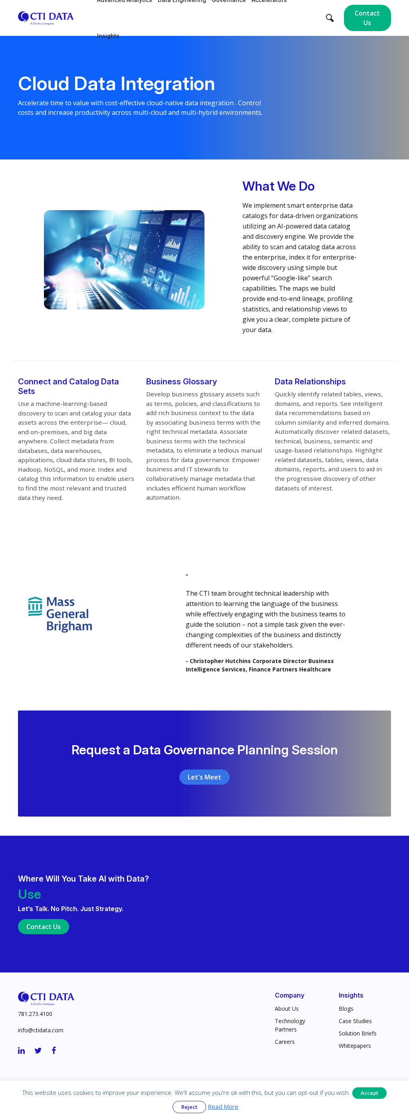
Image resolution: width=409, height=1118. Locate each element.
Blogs (346, 1008)
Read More (223, 1106)
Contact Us (367, 18)
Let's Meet (204, 777)
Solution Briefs (358, 1033)
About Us (287, 1008)
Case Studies (355, 1021)
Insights (108, 35)
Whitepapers (355, 1045)
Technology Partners (290, 1025)
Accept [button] (369, 1092)
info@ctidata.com (41, 1030)
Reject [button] (189, 1106)
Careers (285, 1041)
